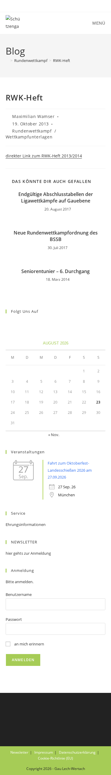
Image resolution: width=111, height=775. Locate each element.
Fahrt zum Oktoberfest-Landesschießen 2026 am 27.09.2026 (70, 470)
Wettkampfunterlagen (29, 137)
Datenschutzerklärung (77, 752)
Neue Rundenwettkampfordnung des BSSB (56, 236)
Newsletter (19, 752)
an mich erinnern (28, 644)
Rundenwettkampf (32, 131)
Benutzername (19, 594)
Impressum (43, 752)
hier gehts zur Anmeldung (28, 553)
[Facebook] (9, 323)
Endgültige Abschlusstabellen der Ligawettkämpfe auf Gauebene (55, 197)
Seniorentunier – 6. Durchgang (55, 271)
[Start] (7, 60)
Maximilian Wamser (33, 116)
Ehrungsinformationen (26, 524)
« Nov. (53, 434)
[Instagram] (16, 323)
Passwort (14, 619)
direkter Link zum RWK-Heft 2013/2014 (44, 156)
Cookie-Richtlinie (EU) (55, 758)
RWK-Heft (61, 60)
